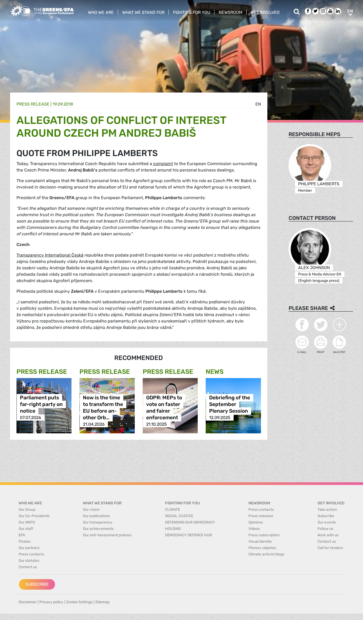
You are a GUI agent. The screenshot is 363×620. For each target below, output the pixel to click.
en (258, 104)
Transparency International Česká (49, 255)
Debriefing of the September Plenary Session (229, 404)
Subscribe (37, 584)
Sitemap (102, 602)
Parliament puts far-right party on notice (41, 404)
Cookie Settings (79, 602)
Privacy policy (51, 602)
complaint (163, 163)
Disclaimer (27, 602)
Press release (32, 104)
